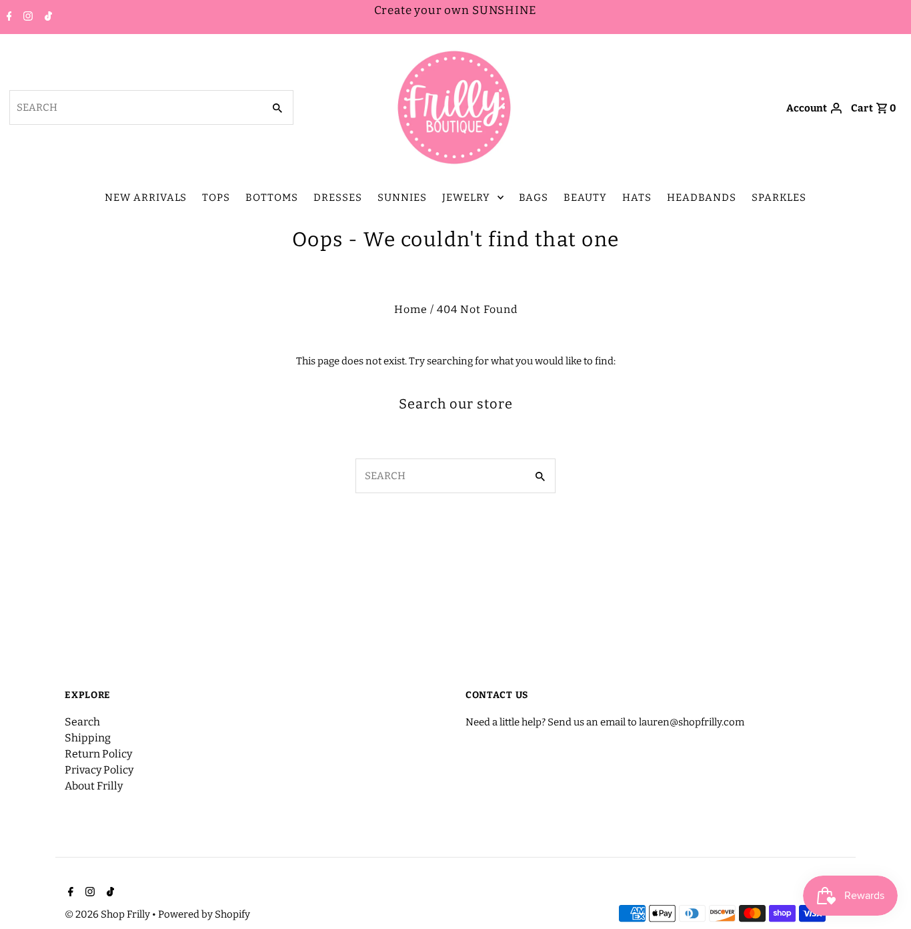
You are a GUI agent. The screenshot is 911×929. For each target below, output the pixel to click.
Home (410, 309)
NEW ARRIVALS (146, 198)
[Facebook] (7, 17)
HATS (637, 198)
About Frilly (94, 786)
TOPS (216, 198)
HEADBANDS (701, 198)
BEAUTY (585, 198)
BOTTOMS (271, 198)
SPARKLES (779, 198)
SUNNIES (402, 198)
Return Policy (98, 753)
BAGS (533, 198)
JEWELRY (466, 198)
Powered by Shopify (204, 914)
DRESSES (337, 198)
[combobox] (135, 107)
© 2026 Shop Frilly (108, 914)
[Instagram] (26, 17)
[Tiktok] (46, 17)
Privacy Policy (99, 769)
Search (82, 721)
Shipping (88, 737)
